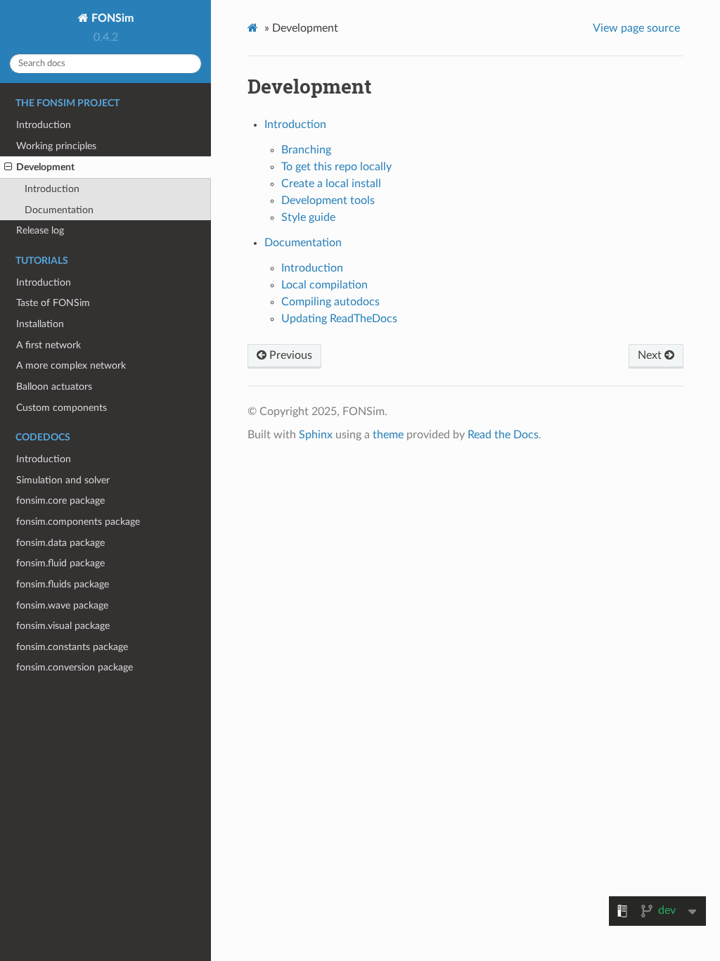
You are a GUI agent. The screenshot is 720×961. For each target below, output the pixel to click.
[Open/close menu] (8, 167)
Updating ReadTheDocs (339, 318)
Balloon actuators (54, 386)
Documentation (59, 210)
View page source (636, 28)
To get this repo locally (336, 166)
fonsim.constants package (72, 647)
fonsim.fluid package (60, 563)
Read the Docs (503, 434)
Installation (40, 324)
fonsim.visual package (63, 625)
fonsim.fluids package (62, 584)
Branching (306, 149)
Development (45, 167)
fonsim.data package (60, 542)
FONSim (111, 18)
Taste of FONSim (53, 303)
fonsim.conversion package (74, 667)
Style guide (308, 217)
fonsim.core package (60, 500)
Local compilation (324, 285)
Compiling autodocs (330, 301)
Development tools (328, 200)
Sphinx (316, 434)
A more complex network (71, 365)
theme (388, 434)
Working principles (56, 146)
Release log (40, 230)
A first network (48, 345)
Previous (289, 355)
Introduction (43, 125)
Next (651, 355)
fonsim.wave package (62, 605)
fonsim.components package (78, 521)
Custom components (61, 407)
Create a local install (331, 183)
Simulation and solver (63, 480)
